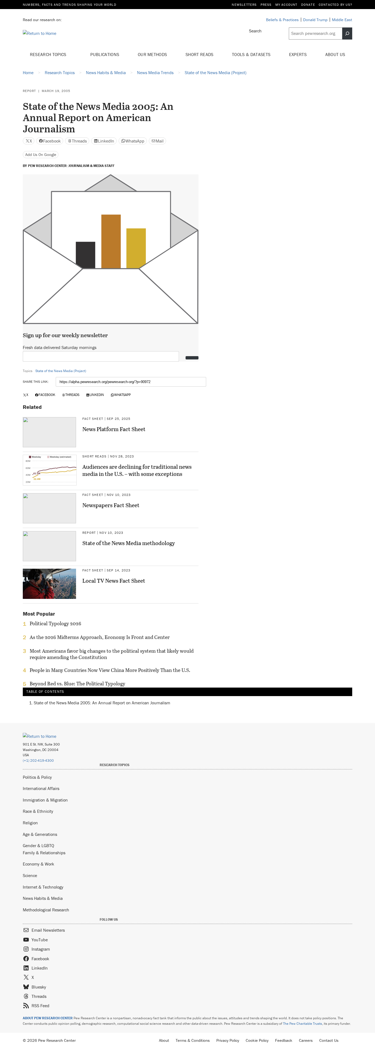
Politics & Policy (37, 777)
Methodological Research (46, 909)
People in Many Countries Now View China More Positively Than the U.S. (110, 670)
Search (255, 31)
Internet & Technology (43, 887)
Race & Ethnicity (38, 811)
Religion (30, 822)
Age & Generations (40, 834)
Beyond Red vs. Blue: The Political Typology (77, 683)
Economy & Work (38, 864)
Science (30, 875)
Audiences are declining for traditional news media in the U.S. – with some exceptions (137, 470)
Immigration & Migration (45, 800)
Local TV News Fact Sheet (113, 580)
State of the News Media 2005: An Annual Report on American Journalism (102, 702)
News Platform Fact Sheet (113, 429)
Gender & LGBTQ (38, 845)
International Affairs (41, 788)
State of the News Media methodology (128, 543)
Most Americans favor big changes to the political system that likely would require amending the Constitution (112, 654)
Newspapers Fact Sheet (110, 505)
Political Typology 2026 (55, 623)
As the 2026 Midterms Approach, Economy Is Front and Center (100, 637)
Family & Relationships (44, 852)
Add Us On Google (40, 154)
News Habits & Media (43, 898)
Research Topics (49, 54)
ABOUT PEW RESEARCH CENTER (48, 1018)
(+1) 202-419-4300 (38, 760)
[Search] (347, 33)
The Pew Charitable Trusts (302, 1023)
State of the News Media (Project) (60, 371)
